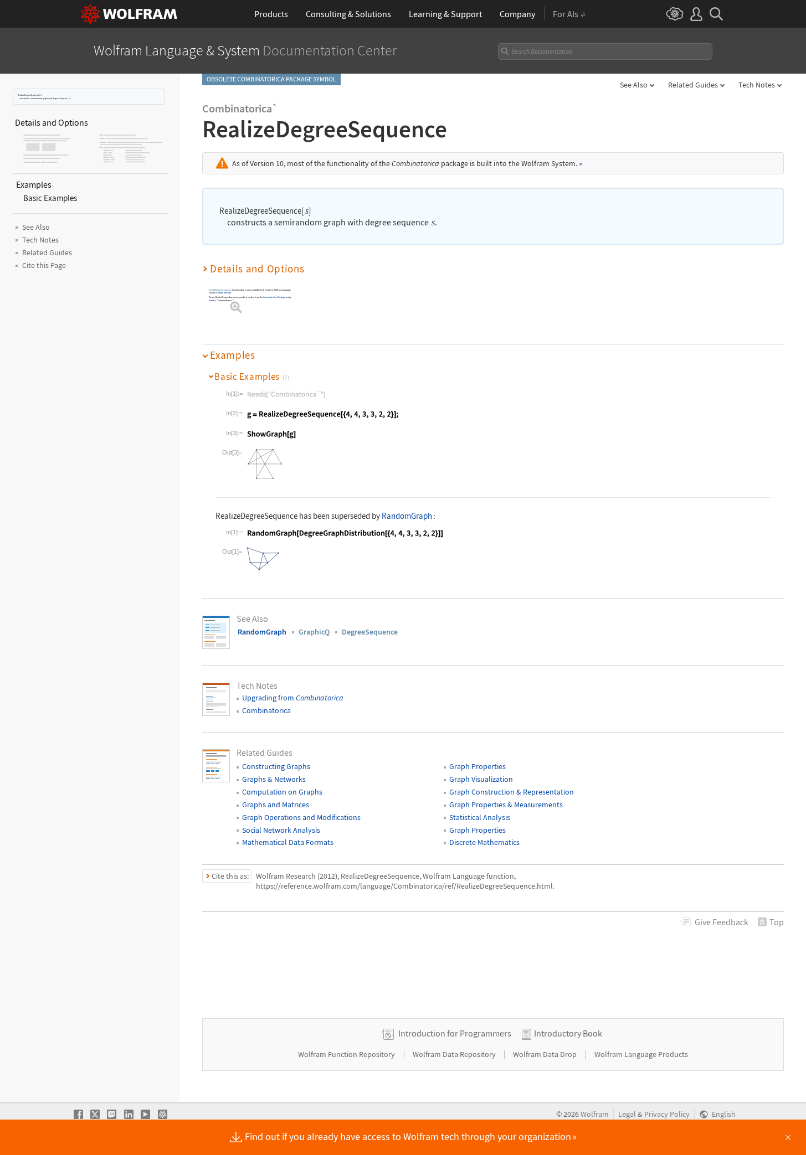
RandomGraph (225, 292)
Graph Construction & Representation (511, 792)
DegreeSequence (370, 632)
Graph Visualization (481, 779)
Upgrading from (292, 698)
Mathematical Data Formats (287, 842)
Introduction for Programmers (455, 1033)
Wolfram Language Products (641, 1054)
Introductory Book (568, 1033)
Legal (627, 1114)
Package (274, 297)
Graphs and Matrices (275, 804)
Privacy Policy (667, 1114)
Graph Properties (477, 766)
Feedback (721, 921)
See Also (634, 85)
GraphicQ (314, 632)
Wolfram (595, 1114)
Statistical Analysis (479, 817)
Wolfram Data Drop (545, 1054)
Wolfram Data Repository (455, 1054)
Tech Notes (756, 85)
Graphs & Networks (274, 779)
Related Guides (693, 85)
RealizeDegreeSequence (220, 289)
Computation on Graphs (282, 792)
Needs (212, 300)
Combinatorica (266, 710)
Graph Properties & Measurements (506, 804)
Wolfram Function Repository (347, 1054)
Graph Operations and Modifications (301, 817)
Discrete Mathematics (484, 842)
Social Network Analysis (281, 830)
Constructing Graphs (276, 766)
